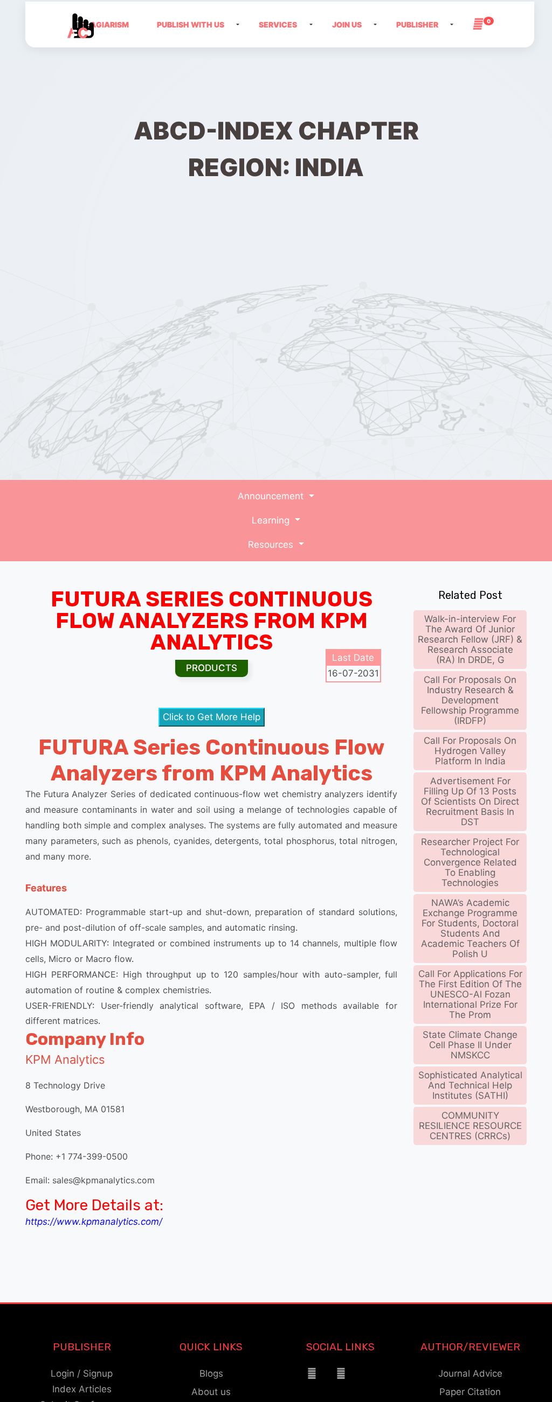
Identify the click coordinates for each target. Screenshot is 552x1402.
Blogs (211, 1373)
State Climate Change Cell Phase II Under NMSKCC (470, 1045)
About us (211, 1391)
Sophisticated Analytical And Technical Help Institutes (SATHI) (470, 1085)
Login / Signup (82, 1373)
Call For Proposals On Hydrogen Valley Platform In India (470, 750)
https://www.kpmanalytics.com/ (93, 1221)
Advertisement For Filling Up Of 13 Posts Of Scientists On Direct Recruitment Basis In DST (470, 801)
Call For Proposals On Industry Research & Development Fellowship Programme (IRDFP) (470, 700)
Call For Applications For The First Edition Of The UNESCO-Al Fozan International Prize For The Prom (470, 994)
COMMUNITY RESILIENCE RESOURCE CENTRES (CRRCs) (470, 1125)
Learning (272, 520)
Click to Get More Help (211, 717)
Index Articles (82, 1389)
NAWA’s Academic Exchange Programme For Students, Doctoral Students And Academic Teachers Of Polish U (470, 928)
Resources (272, 544)
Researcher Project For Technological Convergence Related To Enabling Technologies (470, 862)
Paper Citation (470, 1391)
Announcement (272, 496)
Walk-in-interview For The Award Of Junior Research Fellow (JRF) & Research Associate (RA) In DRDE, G (470, 639)
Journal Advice (470, 1373)
